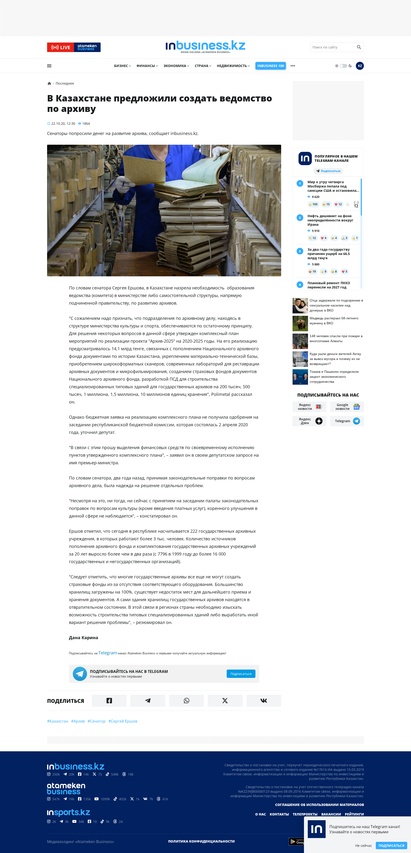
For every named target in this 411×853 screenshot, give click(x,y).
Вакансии (331, 814)
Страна (201, 65)
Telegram (107, 653)
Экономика (175, 65)
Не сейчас (363, 845)
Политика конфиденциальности (201, 841)
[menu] (49, 66)
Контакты (279, 814)
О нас (260, 814)
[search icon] (359, 47)
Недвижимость (232, 65)
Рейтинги (354, 814)
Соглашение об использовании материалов (319, 804)
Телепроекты (305, 814)
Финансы (146, 65)
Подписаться (391, 845)
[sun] (337, 66)
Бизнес (121, 65)
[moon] (350, 66)
